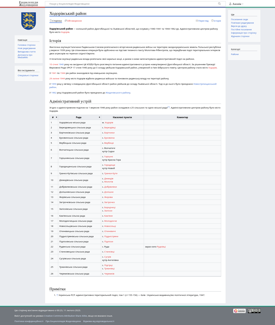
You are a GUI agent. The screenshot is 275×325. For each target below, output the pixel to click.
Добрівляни (110, 186)
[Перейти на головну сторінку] (29, 21)
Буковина (109, 137)
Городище (109, 164)
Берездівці (110, 127)
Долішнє (109, 191)
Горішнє (108, 156)
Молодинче (110, 220)
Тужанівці (109, 268)
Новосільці (110, 226)
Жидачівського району (118, 92)
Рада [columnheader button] (78, 117)
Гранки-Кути (110, 173)
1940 (61, 64)
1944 (62, 73)
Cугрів (107, 256)
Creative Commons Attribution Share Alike (65, 315)
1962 (53, 92)
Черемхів (109, 273)
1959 (53, 83)
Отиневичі (110, 231)
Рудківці (161, 246)
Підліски (108, 241)
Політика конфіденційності (28, 321)
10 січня (53, 64)
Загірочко (109, 202)
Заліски (108, 210)
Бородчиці (109, 207)
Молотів (108, 181)
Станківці (109, 251)
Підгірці (108, 265)
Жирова (108, 197)
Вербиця (109, 142)
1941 (53, 73)
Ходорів (65, 32)
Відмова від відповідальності (98, 321)
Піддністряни (111, 236)
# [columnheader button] (53, 117)
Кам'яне (108, 215)
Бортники (109, 132)
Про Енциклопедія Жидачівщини (63, 321)
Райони (235, 54)
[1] (169, 107)
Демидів (108, 178)
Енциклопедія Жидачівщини (28, 3)
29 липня (54, 78)
